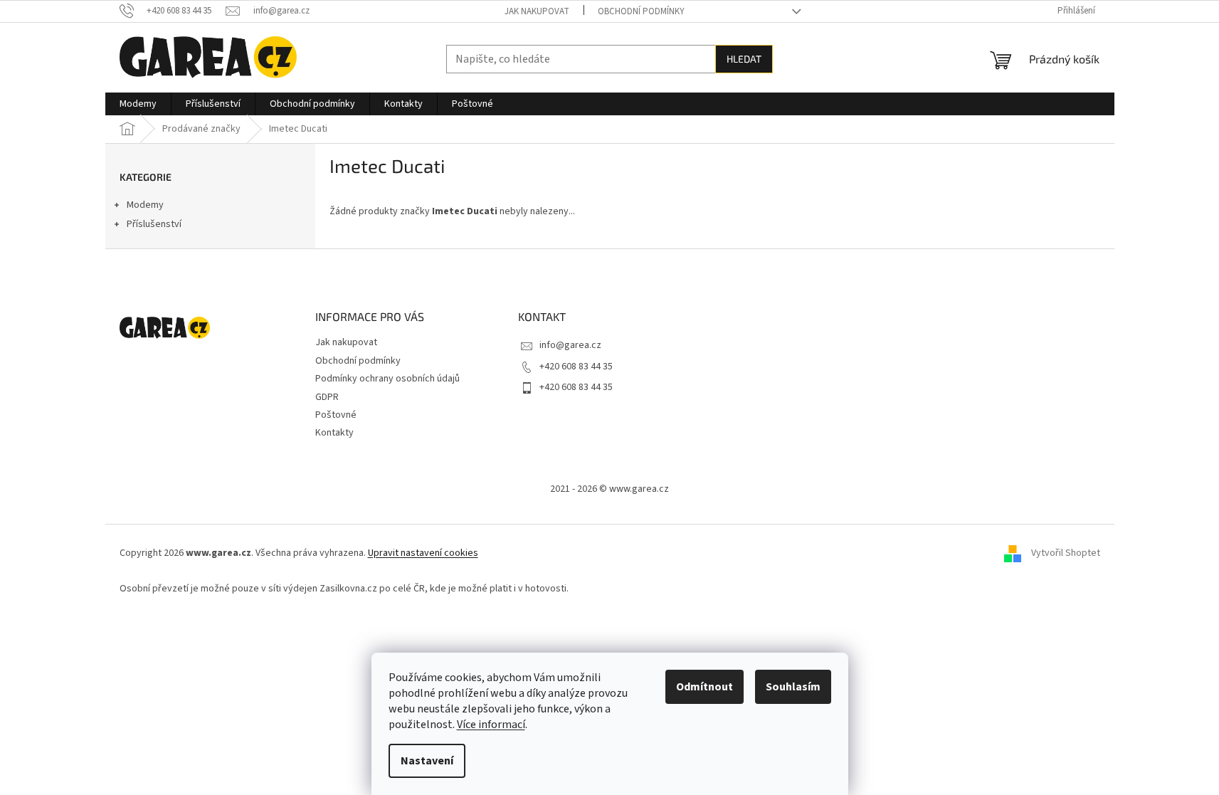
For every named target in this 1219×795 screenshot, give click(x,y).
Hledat (744, 59)
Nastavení (427, 761)
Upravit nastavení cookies (423, 553)
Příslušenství (154, 224)
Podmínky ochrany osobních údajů (387, 379)
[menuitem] (138, 104)
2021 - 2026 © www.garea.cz (609, 489)
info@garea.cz (570, 345)
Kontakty (334, 433)
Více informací (491, 724)
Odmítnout (704, 687)
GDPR (327, 397)
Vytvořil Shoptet (1065, 553)
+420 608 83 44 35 (576, 366)
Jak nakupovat (537, 11)
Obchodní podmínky (641, 11)
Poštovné (336, 415)
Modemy (145, 205)
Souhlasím (793, 687)
